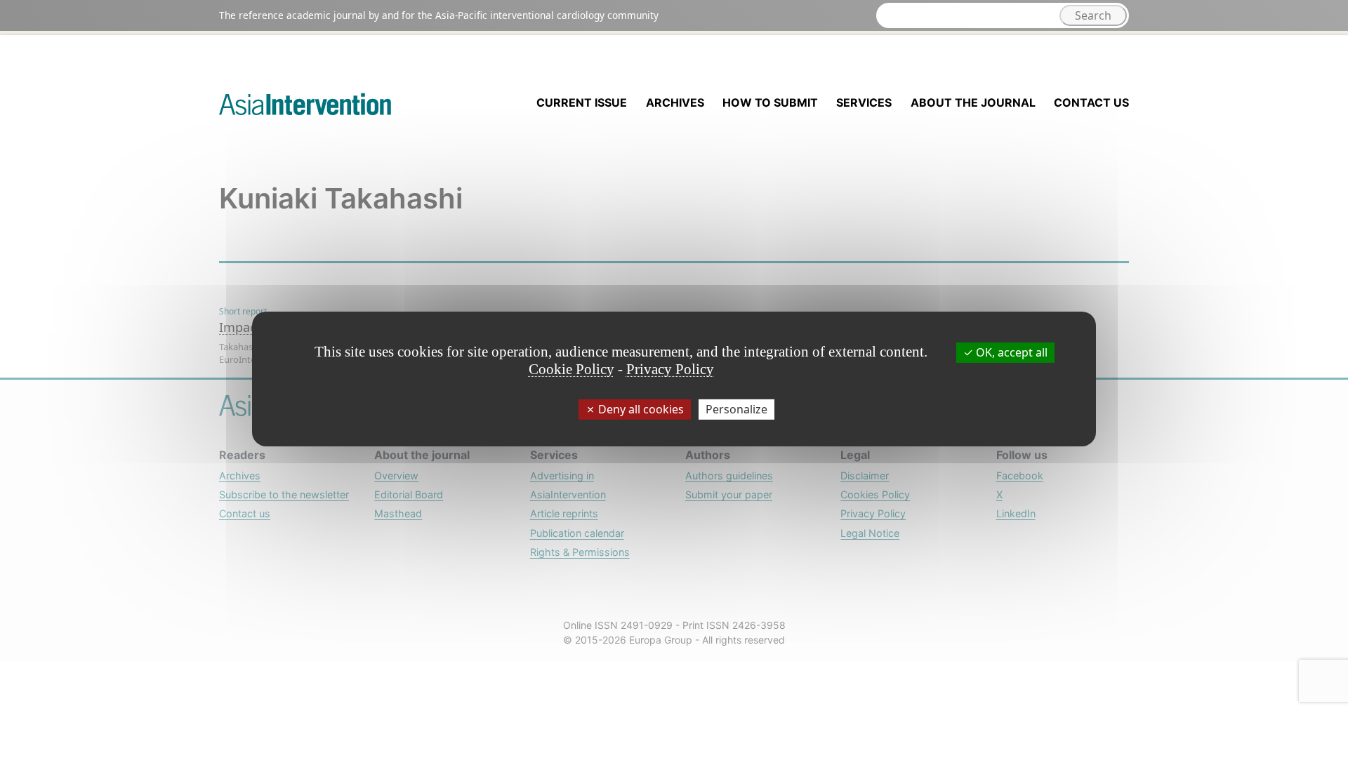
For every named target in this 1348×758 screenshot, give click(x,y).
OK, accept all (1010, 352)
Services (864, 102)
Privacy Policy (670, 369)
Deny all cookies (639, 409)
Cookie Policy (571, 369)
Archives (675, 102)
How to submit (770, 102)
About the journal (973, 102)
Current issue (581, 102)
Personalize (736, 409)
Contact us (1091, 102)
